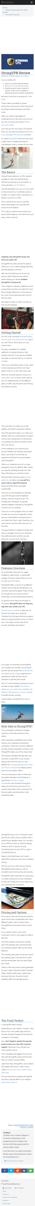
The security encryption (10, 610)
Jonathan (25, 76)
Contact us (6, 1194)
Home (5, 8)
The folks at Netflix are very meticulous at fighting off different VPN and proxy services (16, 689)
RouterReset (8, 2)
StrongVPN (13, 139)
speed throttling (14, 581)
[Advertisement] (17, 36)
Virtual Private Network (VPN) (20, 1125)
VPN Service (23, 1127)
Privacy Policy (7, 1203)
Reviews (31, 1125)
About (4, 1191)
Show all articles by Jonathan (15, 1161)
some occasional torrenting (17, 86)
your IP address (19, 185)
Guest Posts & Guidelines (10, 1197)
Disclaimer (6, 1200)
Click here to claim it (9, 1082)
